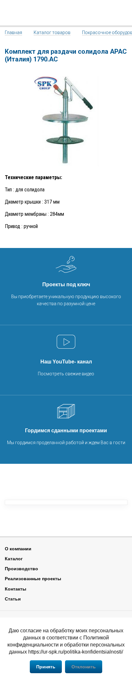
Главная (13, 32)
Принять (45, 666)
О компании (18, 548)
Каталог (14, 558)
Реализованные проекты (33, 578)
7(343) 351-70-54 (123, 13)
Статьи (13, 598)
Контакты (15, 588)
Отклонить (83, 666)
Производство (21, 568)
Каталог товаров (52, 32)
